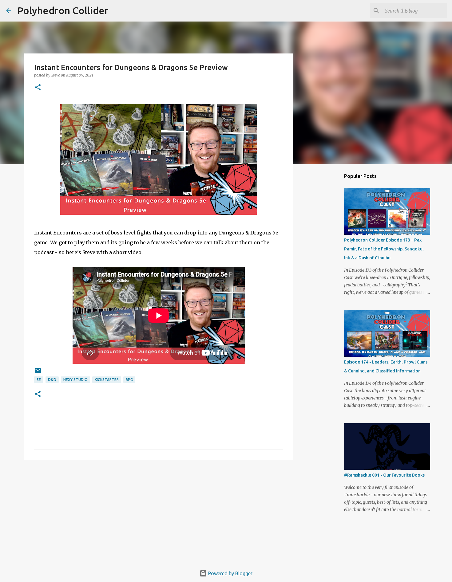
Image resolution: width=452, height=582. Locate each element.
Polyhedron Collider (63, 10)
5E (39, 380)
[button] (38, 88)
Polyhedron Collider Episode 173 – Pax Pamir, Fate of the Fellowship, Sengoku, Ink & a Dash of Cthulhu (384, 249)
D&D (52, 380)
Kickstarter (107, 380)
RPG (129, 380)
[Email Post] (38, 373)
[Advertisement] (158, 512)
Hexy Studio (75, 380)
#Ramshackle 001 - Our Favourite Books (384, 475)
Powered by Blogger (229, 573)
